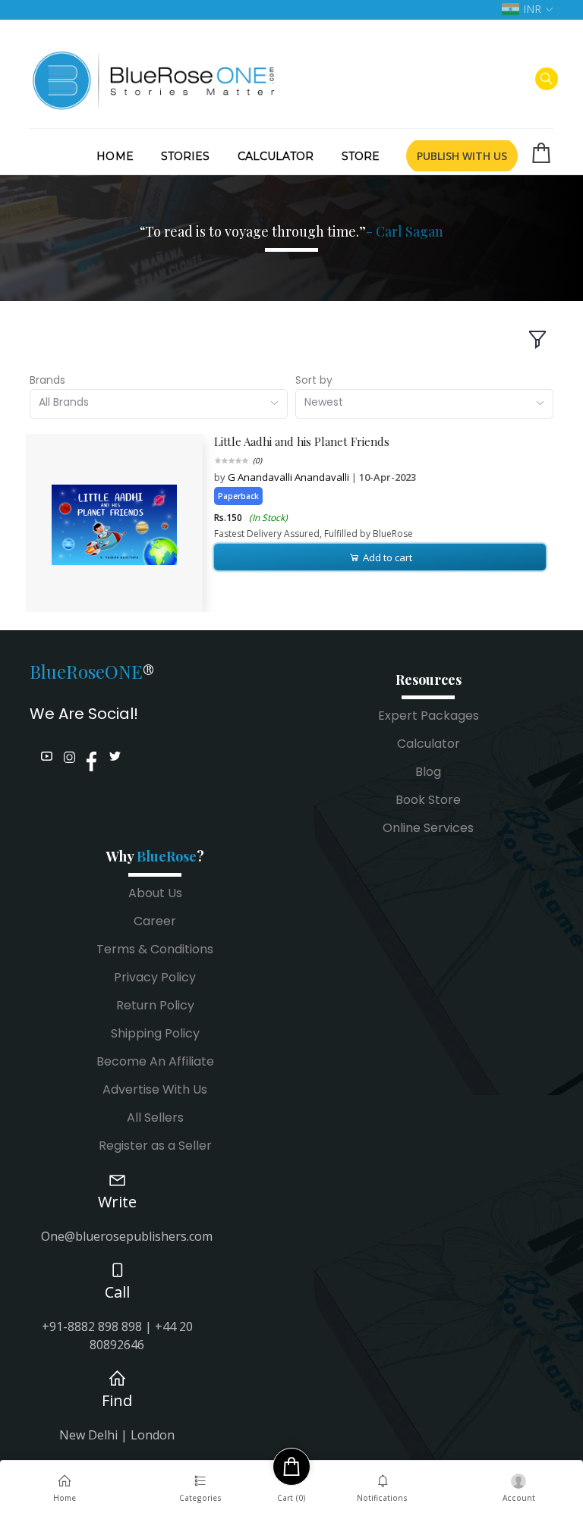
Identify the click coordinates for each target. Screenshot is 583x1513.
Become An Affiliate (155, 1061)
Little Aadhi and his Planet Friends (301, 441)
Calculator (276, 156)
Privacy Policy (155, 977)
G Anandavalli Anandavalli (289, 477)
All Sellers (155, 1117)
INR (532, 9)
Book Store (428, 799)
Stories (185, 156)
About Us (155, 893)
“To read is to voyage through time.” (291, 231)
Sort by (313, 380)
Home (114, 156)
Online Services (428, 828)
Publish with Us (462, 156)
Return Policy (155, 1005)
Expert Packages (428, 715)
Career (155, 921)
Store (361, 156)
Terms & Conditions (154, 949)
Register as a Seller (155, 1145)
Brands (47, 380)
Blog (428, 771)
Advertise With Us (154, 1089)
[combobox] (159, 404)
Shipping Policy (155, 1033)
